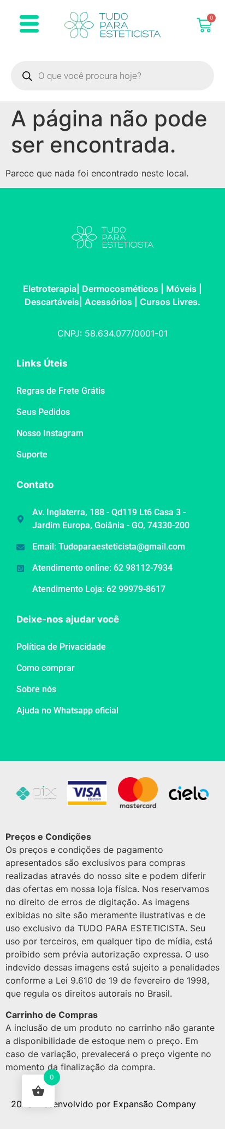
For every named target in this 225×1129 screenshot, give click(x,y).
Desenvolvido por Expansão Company (116, 1104)
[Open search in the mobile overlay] (112, 76)
